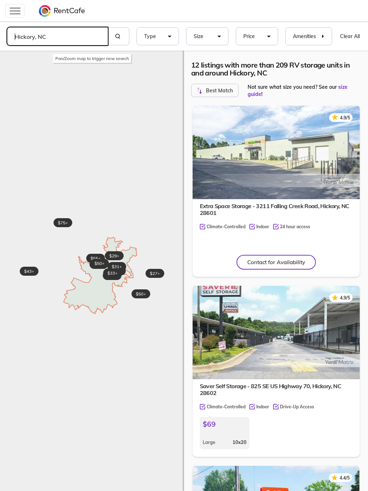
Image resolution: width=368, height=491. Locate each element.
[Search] (118, 36)
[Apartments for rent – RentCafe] (62, 11)
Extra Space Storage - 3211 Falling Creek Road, (274, 209)
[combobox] (57, 36)
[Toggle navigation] (14, 11)
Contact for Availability (276, 262)
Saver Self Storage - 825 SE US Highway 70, (270, 389)
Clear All (350, 36)
